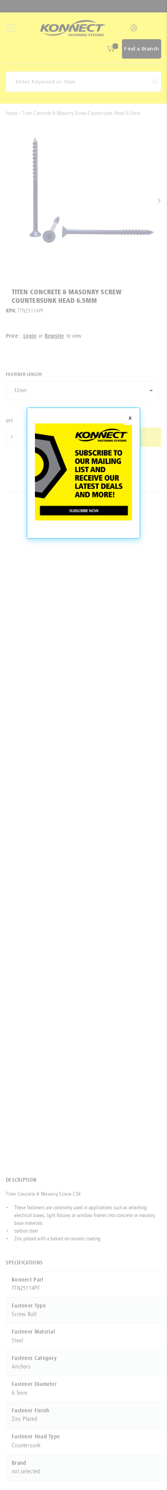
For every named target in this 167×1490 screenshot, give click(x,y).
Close (130, 418)
